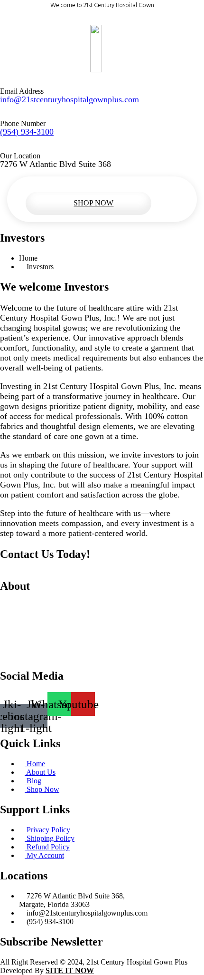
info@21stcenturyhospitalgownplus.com (69, 99)
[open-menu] (95, 188)
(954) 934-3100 (27, 131)
